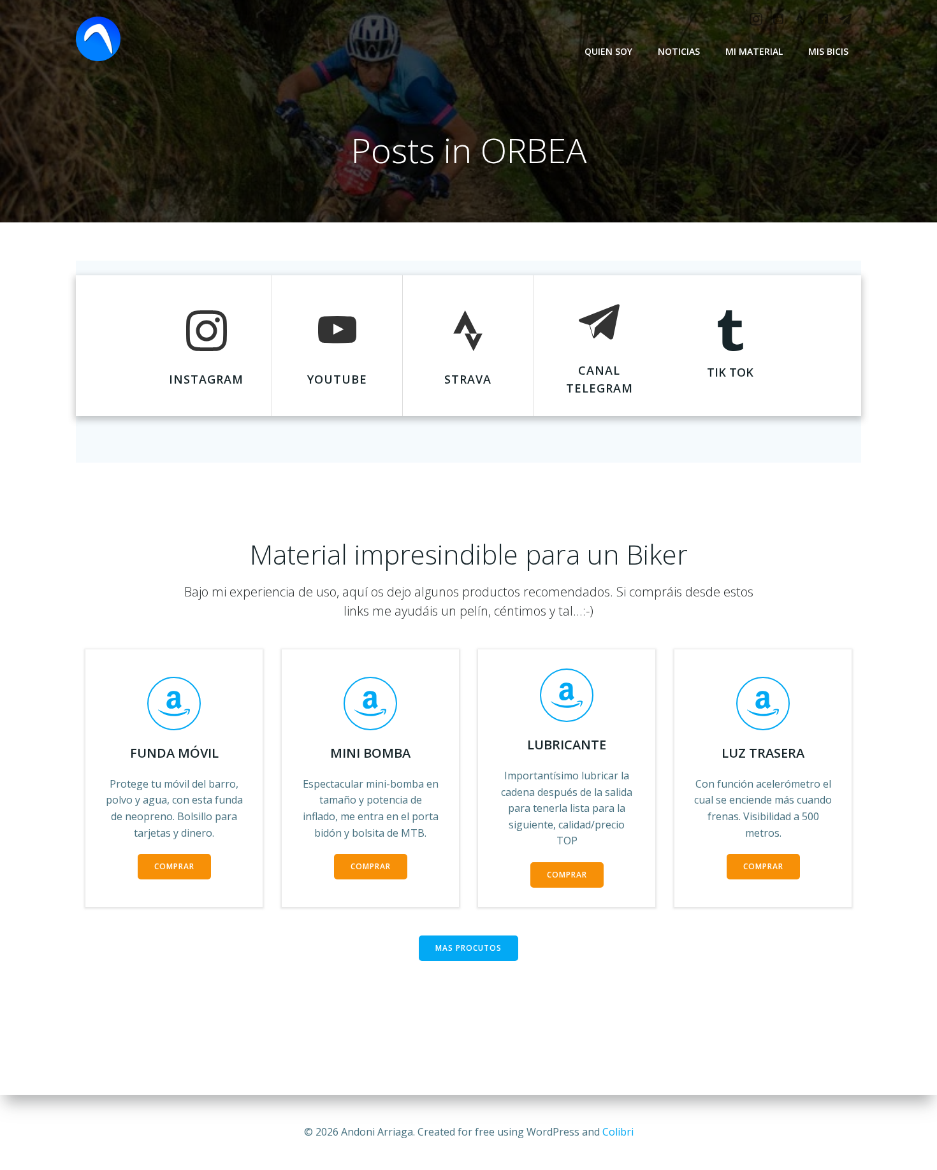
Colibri (618, 1132)
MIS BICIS (828, 51)
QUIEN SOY (608, 51)
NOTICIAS (679, 51)
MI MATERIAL (754, 51)
